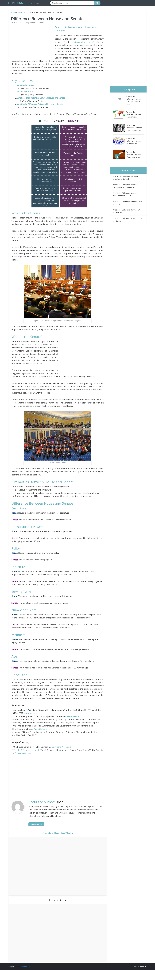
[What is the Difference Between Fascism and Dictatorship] (119, 114)
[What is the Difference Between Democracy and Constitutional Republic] (119, 154)
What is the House (25, 85)
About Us (143, 967)
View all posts (36, 824)
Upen (32, 22)
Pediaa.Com (25, 966)
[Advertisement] (33, 42)
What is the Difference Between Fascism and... (134, 114)
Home (13, 12)
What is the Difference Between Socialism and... (134, 141)
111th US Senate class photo (27, 750)
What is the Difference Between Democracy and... (134, 154)
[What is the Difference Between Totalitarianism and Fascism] (119, 128)
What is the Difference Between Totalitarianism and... (134, 127)
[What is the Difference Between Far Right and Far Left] (119, 99)
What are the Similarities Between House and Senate (41, 98)
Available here (30, 713)
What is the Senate (25, 91)
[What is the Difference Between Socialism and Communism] (119, 141)
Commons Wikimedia (61, 747)
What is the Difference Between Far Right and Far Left (134, 100)
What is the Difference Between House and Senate (40, 104)
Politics (27, 12)
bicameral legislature (84, 42)
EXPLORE (32, 3)
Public (20, 12)
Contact (136, 967)
